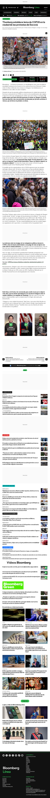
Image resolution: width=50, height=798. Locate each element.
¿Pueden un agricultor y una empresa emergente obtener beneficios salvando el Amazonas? (18, 597)
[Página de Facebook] (3, 755)
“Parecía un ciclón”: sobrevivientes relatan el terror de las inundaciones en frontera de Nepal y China (35, 360)
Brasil (27, 757)
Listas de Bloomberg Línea (7, 786)
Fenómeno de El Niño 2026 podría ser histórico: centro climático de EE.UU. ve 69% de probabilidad (14, 360)
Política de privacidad (30, 779)
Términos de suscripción (30, 780)
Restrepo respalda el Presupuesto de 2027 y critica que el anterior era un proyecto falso (36, 672)
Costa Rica (28, 769)
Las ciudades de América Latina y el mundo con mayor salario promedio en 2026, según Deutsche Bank (19, 407)
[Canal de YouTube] (10, 755)
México (27, 758)
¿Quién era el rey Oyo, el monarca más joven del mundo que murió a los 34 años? (36, 722)
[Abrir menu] (3, 8)
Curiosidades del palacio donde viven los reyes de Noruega (13, 742)
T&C (27, 783)
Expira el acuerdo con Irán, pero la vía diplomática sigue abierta (20, 567)
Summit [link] (30, 12)
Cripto (3, 783)
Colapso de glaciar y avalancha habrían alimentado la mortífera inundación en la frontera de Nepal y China (20, 592)
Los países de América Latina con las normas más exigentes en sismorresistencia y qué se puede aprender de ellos (20, 413)
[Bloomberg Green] (24, 585)
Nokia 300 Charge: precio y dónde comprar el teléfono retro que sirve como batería (12, 722)
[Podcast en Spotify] (22, 755)
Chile (27, 763)
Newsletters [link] (16, 12)
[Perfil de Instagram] (13, 755)
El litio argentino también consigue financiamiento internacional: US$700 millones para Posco (13, 672)
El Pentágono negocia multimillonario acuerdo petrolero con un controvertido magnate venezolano (20, 463)
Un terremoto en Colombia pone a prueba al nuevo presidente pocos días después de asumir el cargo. (19, 572)
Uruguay (27, 767)
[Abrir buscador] (6, 8)
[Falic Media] (46, 9)
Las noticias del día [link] (7, 12)
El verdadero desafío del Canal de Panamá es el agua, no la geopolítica (20, 551)
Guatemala (28, 772)
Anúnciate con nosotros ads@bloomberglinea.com (35, 790)
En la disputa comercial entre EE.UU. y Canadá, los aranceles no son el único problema (24, 555)
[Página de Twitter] (7, 755)
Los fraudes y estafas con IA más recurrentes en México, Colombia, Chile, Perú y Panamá (18, 519)
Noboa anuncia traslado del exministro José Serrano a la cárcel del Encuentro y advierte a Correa (20, 439)
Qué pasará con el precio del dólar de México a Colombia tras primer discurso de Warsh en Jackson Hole (19, 509)
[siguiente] (46, 359)
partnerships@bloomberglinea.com (33, 789)
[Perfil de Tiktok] (19, 755)
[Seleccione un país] (17, 8)
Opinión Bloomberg (8, 547)
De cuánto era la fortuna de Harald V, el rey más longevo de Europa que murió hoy (36, 743)
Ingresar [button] (46, 7)
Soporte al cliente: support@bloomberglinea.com (35, 791)
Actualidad (6, 18)
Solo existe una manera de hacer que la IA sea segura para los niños (19, 558)
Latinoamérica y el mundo (31, 756)
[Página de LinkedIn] (16, 755)
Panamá (27, 766)
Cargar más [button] (25, 701)
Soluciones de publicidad (31, 792)
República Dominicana (30, 771)
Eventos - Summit (29, 788)
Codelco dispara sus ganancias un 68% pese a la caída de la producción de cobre (12, 626)
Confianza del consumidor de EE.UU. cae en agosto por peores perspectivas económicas (12, 694)
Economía (4, 778)
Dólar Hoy (4, 780)
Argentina (28, 760)
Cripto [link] (36, 12)
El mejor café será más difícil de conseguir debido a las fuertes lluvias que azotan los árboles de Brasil (20, 602)
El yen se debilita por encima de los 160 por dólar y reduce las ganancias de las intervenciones (19, 497)
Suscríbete (28, 778)
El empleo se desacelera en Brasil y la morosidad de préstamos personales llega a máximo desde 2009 (20, 444)
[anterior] (3, 359)
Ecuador (27, 765)
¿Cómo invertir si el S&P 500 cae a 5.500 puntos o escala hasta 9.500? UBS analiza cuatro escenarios (20, 525)
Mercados (4, 779)
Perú (27, 764)
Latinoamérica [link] (43, 12)
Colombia (28, 761)
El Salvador (28, 770)
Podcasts (4, 785)
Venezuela (28, 762)
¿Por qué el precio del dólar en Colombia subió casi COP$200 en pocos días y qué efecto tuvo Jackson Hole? (20, 503)
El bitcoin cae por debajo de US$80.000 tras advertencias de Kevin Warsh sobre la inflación (34, 694)
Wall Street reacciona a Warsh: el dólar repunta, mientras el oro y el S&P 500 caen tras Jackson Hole (20, 491)
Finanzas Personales (6, 784)
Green (25, 370)
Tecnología (28, 781)
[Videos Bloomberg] (25, 562)
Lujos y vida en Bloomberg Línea (13, 705)
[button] (46, 33)
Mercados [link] (24, 12)
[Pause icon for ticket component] (3, 15)
